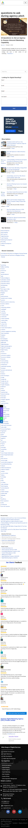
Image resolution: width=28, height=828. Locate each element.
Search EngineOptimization (7, 454)
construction (3, 316)
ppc (2, 440)
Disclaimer (15, 823)
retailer (2, 451)
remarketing (3, 449)
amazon (3, 268)
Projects (3, 443)
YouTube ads (4, 504)
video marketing (4, 484)
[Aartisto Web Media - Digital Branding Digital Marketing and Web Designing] (2, 2)
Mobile (3, 91)
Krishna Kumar (4, 255)
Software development (6, 467)
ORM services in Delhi (6, 554)
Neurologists (4, 418)
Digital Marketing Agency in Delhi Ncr (10, 557)
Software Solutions (5, 469)
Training (2, 245)
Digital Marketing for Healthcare (9, 535)
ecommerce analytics (6, 355)
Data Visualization (5, 333)
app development (5, 274)
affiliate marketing (5, 266)
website (2, 489)
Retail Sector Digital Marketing (8, 540)
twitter (2, 480)
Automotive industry (5, 283)
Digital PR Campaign (5, 348)
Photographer (4, 436)
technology (3, 476)
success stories (4, 473)
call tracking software (5, 307)
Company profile (4, 314)
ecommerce (3, 353)
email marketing (4, 360)
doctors (2, 351)
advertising (3, 265)
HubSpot (3, 390)
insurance (3, 401)
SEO (2, 456)
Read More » (10, 53)
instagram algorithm (5, 399)
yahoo (2, 502)
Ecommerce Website (5, 357)
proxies (2, 445)
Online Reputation (5, 423)
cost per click (4, 324)
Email (2, 85)
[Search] (25, 71)
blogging (3, 292)
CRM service (4, 325)
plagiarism (3, 438)
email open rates (4, 362)
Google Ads (3, 379)
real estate (3, 447)
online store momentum (6, 425)
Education (3, 359)
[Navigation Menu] (25, 3)
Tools (2, 478)
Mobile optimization (5, 416)
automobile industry (5, 281)
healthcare (3, 386)
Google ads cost (4, 381)
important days (4, 392)
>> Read (12, 148)
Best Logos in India (5, 289)
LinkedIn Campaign (5, 408)
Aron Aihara (3, 253)
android (2, 272)
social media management (7, 462)
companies (3, 313)
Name (2, 80)
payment (3, 432)
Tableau (2, 475)
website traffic (4, 493)
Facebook (3, 368)
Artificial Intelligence (5, 278)
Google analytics (4, 383)
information (3, 395)
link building (3, 406)
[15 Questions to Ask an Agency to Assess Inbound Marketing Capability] (14, 26)
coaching (3, 311)
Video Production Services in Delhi (9, 549)
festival (2, 371)
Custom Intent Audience (6, 327)
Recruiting (3, 241)
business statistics (5, 303)
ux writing (3, 482)
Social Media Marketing (6, 464)
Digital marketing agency (6, 346)
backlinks (3, 287)
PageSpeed (3, 430)
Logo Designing (4, 238)
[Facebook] (8, 812)
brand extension (4, 296)
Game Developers (5, 375)
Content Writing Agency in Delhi (9, 553)
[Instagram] (14, 812)
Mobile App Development (6, 239)
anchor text (3, 270)
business (3, 300)
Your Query (4, 96)
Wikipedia (3, 495)
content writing (4, 320)
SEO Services (4, 458)
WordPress (3, 499)
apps (2, 276)
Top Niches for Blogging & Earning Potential (17, 253)
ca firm (2, 305)
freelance (3, 373)
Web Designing (4, 232)
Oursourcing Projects (5, 429)
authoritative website (5, 279)
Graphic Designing (5, 384)
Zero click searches (5, 506)
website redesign (4, 491)
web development (5, 488)
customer (3, 329)
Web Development (5, 230)
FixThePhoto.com (11, 734)
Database (3, 335)
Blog (2, 823)
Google (2, 377)
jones (3, 45)
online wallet (3, 427)
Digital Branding (4, 340)
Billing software (4, 290)
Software (3, 465)
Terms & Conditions (5, 826)
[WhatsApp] (1, 418)
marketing (3, 412)
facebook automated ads (6, 370)
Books (2, 294)
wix (2, 497)
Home (2, 388)
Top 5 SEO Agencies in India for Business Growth (12, 521)
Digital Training (4, 349)
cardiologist (3, 309)
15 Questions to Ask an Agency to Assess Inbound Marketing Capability (13, 40)
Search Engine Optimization (7, 453)
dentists (2, 336)
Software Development (6, 243)
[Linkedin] (20, 812)
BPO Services (4, 234)
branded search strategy (6, 298)
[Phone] (1, 421)
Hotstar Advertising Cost (7, 548)
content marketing (5, 318)
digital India (3, 342)
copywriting (3, 322)
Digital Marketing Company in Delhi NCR (10, 556)
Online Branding (4, 421)
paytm (2, 434)
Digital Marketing (4, 236)
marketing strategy (5, 414)
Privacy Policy (7, 823)
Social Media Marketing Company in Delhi (11, 551)
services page (4, 460)
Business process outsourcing (7, 301)
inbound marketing (5, 394)
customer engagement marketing (8, 331)
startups (3, 471)
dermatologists (4, 338)
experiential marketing (6, 366)
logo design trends (5, 410)
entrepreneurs (4, 364)
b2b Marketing (4, 285)
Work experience (5, 500)
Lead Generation (4, 403)
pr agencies (3, 441)
